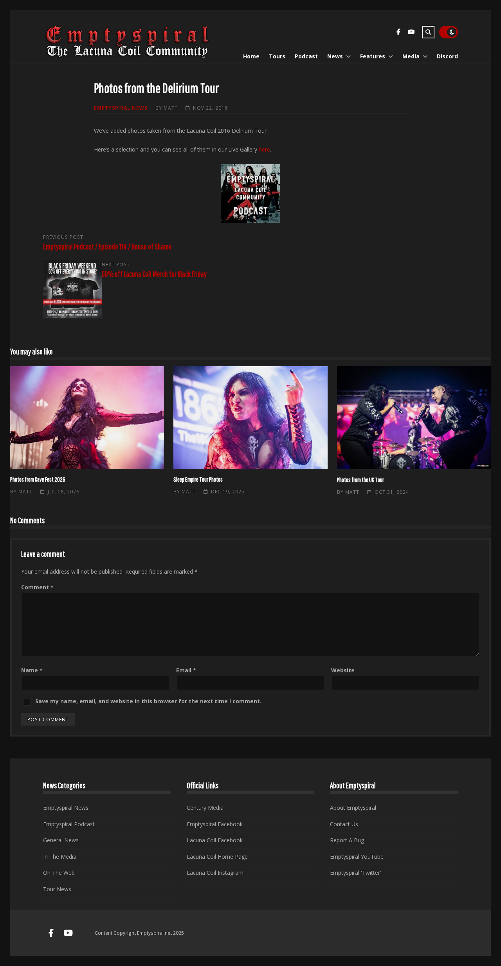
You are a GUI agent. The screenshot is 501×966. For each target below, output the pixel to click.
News (335, 56)
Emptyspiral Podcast (69, 824)
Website (343, 670)
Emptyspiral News (121, 108)
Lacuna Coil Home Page (217, 856)
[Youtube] (411, 33)
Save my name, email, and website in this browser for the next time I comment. (148, 701)
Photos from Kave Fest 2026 (87, 417)
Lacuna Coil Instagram (215, 872)
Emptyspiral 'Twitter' (355, 872)
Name (32, 670)
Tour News (57, 889)
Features (372, 56)
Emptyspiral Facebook (215, 824)
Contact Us (344, 824)
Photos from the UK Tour (414, 417)
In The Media (59, 856)
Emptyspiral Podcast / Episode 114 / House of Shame (107, 246)
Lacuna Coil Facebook (215, 840)
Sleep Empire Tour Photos (250, 417)
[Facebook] (398, 33)
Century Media (205, 807)
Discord (447, 56)
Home (251, 56)
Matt (171, 108)
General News (61, 840)
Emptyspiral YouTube (357, 856)
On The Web (59, 872)
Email (186, 670)
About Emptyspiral (353, 807)
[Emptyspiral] (127, 56)
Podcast (306, 56)
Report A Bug (347, 840)
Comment (37, 587)
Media (411, 56)
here (264, 149)
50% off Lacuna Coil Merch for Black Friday (154, 273)
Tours (277, 56)
